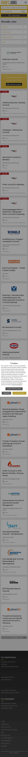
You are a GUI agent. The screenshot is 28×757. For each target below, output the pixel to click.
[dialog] (14, 378)
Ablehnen (6, 393)
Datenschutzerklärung (16, 384)
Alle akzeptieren (19, 393)
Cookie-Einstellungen (14, 388)
